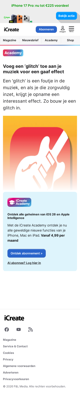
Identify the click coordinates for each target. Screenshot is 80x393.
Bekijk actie (66, 16)
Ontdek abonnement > (27, 253)
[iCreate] (11, 29)
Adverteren (10, 372)
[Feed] (30, 330)
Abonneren (46, 29)
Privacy (8, 359)
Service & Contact (15, 346)
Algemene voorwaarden (19, 366)
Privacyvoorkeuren (16, 379)
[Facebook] (6, 330)
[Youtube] (18, 330)
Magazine (9, 339)
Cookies (8, 353)
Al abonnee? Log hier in (24, 263)
